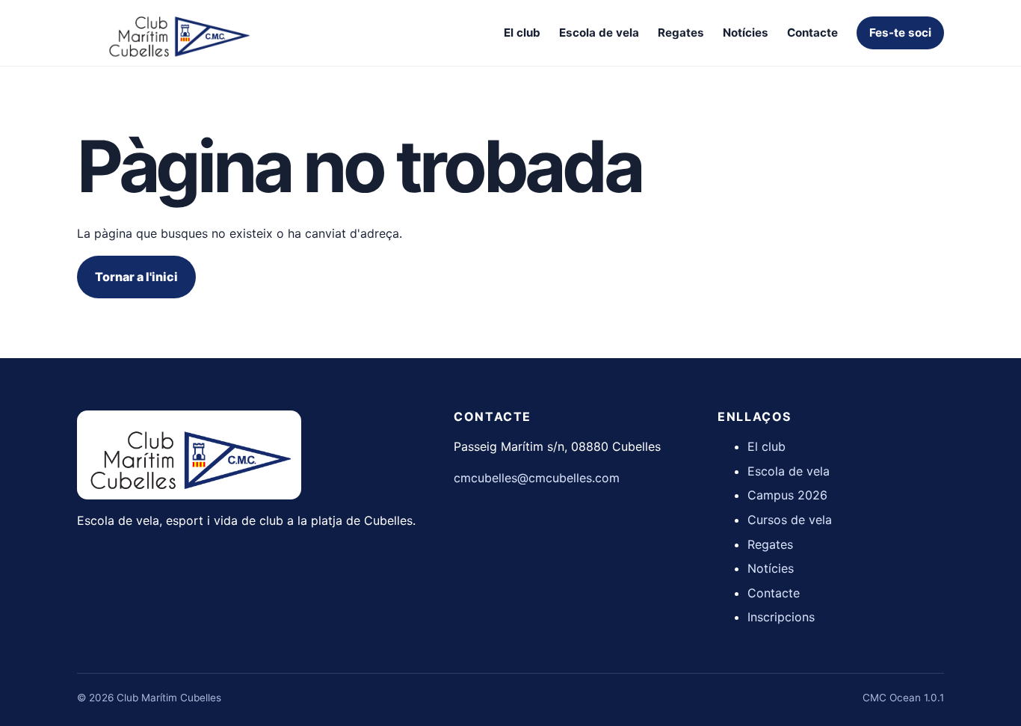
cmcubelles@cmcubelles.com (537, 477)
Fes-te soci (900, 32)
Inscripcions (781, 616)
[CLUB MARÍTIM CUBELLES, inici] (178, 33)
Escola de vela (599, 32)
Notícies (745, 32)
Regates (681, 32)
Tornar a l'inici (136, 276)
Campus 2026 (787, 494)
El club (522, 32)
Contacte (812, 32)
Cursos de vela (789, 519)
